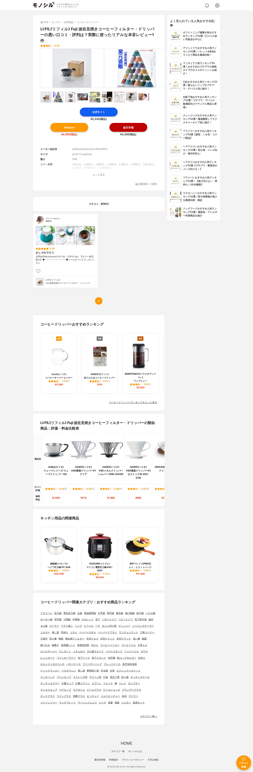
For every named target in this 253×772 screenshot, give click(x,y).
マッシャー (124, 626)
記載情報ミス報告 (147, 184)
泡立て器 (114, 677)
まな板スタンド (95, 651)
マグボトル (79, 689)
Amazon (69, 127)
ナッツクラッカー (50, 670)
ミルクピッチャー (110, 696)
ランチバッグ (47, 677)
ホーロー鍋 (46, 619)
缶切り (141, 657)
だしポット (65, 651)
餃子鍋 (140, 613)
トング (78, 626)
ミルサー (45, 632)
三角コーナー (147, 632)
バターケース (73, 664)
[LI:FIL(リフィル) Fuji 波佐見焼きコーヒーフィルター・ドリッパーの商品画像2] (136, 68)
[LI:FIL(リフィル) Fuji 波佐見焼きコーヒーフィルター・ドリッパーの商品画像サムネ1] (45, 97)
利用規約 (113, 759)
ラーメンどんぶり (87, 702)
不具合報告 (153, 759)
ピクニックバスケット (128, 670)
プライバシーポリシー (133, 759)
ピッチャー (93, 696)
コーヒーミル (128, 645)
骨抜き (64, 632)
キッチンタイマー (50, 683)
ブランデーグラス (131, 689)
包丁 (97, 619)
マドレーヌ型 (80, 677)
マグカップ (65, 689)
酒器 (117, 702)
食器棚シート (68, 645)
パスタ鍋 (150, 613)
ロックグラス (47, 696)
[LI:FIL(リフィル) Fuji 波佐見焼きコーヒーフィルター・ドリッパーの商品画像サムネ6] (107, 97)
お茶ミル (142, 645)
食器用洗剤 (83, 645)
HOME (126, 743)
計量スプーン (82, 683)
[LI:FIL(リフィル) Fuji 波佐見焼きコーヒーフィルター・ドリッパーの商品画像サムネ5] (94, 97)
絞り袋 (125, 677)
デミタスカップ (48, 689)
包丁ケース (84, 657)
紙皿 (144, 638)
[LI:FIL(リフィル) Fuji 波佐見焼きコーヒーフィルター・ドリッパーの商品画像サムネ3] (70, 97)
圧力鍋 (57, 613)
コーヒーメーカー (109, 645)
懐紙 (61, 638)
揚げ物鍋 (130, 613)
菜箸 (110, 702)
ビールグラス (94, 689)
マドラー (133, 696)
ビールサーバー (48, 651)
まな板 (44, 626)
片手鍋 (101, 613)
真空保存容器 (129, 664)
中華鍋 (76, 619)
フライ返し (67, 626)
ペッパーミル (131, 651)
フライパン (46, 613)
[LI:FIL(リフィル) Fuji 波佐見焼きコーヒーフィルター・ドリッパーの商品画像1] (71, 68)
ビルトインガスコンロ (52, 664)
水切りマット (107, 638)
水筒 (112, 670)
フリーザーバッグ (92, 664)
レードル (89, 626)
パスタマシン (68, 670)
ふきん (73, 632)
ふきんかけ (79, 651)
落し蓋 (55, 632)
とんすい (126, 702)
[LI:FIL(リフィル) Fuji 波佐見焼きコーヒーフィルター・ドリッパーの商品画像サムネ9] (143, 97)
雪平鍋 (57, 619)
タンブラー (134, 683)
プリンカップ (64, 677)
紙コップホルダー (126, 657)
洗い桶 (136, 638)
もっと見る (99, 174)
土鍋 (79, 613)
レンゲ (102, 702)
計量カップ (67, 683)
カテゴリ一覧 (118, 751)
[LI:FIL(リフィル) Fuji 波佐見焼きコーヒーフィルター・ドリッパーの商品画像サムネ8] (131, 97)
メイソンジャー (48, 702)
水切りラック (123, 638)
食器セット (139, 702)
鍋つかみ (45, 645)
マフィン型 (95, 677)
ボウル (144, 651)
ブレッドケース (112, 664)
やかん (94, 645)
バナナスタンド (114, 651)
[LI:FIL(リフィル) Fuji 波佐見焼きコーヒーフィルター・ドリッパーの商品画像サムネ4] (82, 97)
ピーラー (54, 626)
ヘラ (97, 626)
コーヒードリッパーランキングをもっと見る (133, 402)
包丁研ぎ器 (141, 619)
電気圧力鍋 (69, 613)
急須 (124, 696)
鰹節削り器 (93, 670)
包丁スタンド (99, 657)
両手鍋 (110, 613)
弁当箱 (104, 670)
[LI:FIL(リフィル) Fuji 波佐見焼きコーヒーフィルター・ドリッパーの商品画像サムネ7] (119, 97)
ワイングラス (64, 696)
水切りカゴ (92, 638)
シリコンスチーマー (143, 626)
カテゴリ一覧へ (148, 716)
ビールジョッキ (111, 689)
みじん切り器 (109, 626)
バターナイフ (109, 619)
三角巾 (44, 638)
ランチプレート (67, 702)
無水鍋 (119, 613)
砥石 (151, 619)
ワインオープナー (66, 657)
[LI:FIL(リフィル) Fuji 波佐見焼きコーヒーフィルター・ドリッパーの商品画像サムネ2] (58, 97)
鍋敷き (55, 645)
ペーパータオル (87, 632)
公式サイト (98, 111)
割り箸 (53, 638)
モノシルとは (135, 751)
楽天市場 (128, 127)
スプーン (96, 683)
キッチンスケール (140, 677)
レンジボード (47, 657)
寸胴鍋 (67, 619)
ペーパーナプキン (107, 632)
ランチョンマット (128, 632)
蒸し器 (81, 670)
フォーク (108, 683)
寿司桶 (111, 657)
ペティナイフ (125, 619)
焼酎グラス (79, 696)
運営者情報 (99, 759)
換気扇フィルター (74, 638)
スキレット (87, 619)
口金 (105, 677)
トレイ (122, 683)
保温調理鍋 (90, 613)
